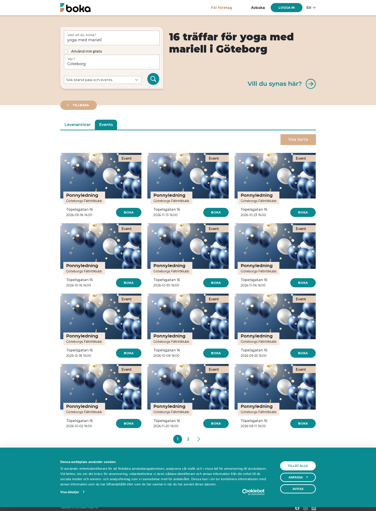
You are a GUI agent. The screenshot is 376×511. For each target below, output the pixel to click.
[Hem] (75, 7)
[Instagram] (305, 508)
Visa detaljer (69, 492)
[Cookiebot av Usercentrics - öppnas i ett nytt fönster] (253, 492)
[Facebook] (297, 508)
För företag (221, 7)
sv (308, 7)
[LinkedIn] (314, 508)
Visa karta (298, 139)
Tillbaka (80, 105)
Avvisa (298, 489)
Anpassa (296, 477)
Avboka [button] (258, 7)
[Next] (198, 439)
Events (106, 124)
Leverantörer (77, 124)
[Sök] (153, 79)
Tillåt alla (298, 466)
